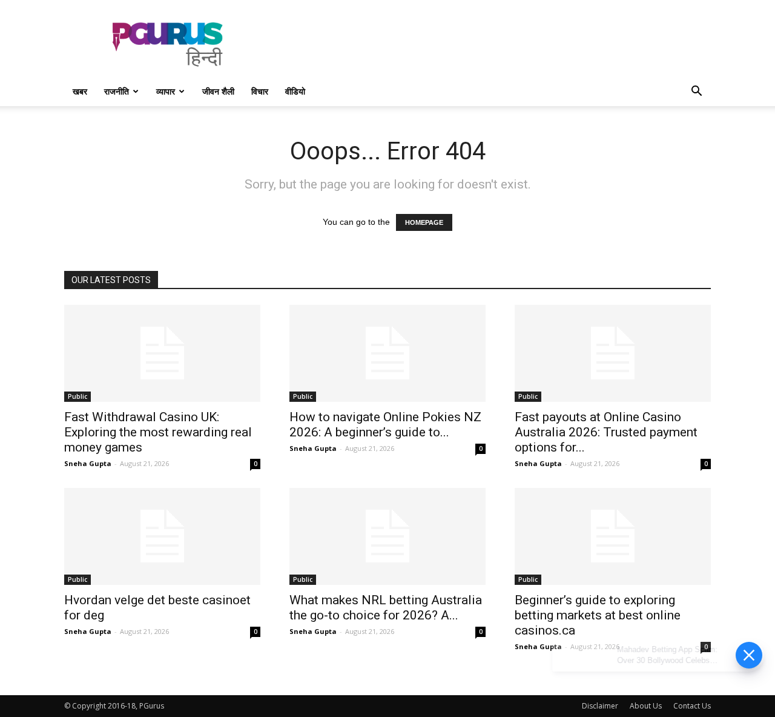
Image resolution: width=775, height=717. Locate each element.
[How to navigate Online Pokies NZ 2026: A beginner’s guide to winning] (387, 353)
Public (77, 396)
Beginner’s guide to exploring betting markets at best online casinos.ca (598, 615)
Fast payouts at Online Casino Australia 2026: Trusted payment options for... (606, 432)
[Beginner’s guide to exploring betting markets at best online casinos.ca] (613, 536)
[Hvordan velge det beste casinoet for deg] (162, 536)
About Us (646, 706)
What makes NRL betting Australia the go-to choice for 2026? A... (385, 607)
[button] (696, 92)
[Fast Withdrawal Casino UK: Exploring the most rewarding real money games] (162, 353)
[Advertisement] (490, 44)
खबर (80, 91)
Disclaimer (600, 706)
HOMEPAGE (424, 222)
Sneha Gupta (87, 463)
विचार (259, 91)
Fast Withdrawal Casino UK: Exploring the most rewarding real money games (158, 432)
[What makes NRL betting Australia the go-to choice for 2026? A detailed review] (387, 536)
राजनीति (116, 91)
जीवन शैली (218, 91)
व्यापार (165, 91)
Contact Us (692, 706)
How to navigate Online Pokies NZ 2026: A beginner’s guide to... (385, 424)
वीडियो (295, 91)
